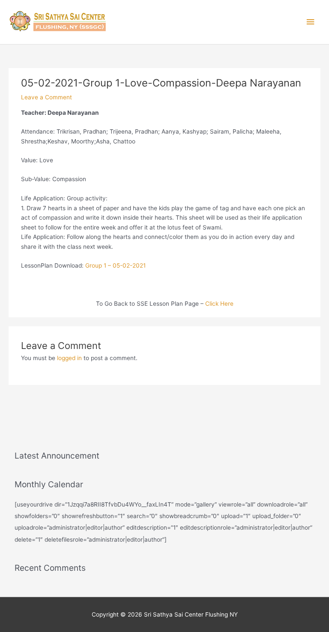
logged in (69, 358)
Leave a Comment (46, 97)
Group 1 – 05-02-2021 (115, 265)
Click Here (219, 303)
